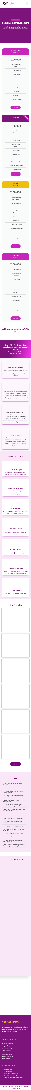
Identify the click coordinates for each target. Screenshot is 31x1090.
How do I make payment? (11, 837)
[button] (27, 3)
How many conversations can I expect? (13, 822)
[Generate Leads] (15, 431)
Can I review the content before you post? (13, 796)
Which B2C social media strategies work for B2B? (11, 800)
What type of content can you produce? (12, 784)
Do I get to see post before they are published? (13, 840)
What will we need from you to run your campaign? (14, 809)
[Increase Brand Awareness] (15, 364)
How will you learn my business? (13, 834)
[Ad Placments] (15, 385)
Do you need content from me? (13, 826)
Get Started (15, 107)
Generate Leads (15, 435)
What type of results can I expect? (14, 818)
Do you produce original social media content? (13, 791)
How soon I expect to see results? (14, 788)
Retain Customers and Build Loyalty (15, 412)
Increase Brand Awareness (15, 367)
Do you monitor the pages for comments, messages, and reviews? (14, 805)
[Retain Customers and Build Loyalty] (15, 408)
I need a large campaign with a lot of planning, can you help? (14, 845)
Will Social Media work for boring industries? (13, 829)
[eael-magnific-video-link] (15, 620)
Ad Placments (15, 389)
